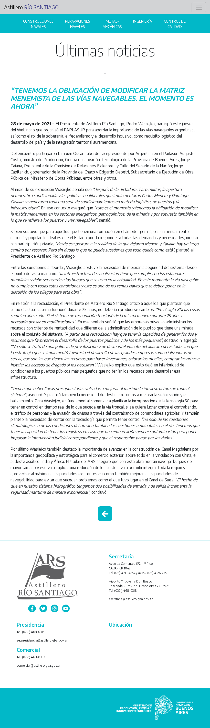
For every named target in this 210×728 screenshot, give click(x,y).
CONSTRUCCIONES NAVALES (38, 24)
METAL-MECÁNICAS (112, 24)
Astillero (31, 7)
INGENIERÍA (142, 21)
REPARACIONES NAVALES (77, 24)
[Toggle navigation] (199, 7)
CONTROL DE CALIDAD (175, 24)
